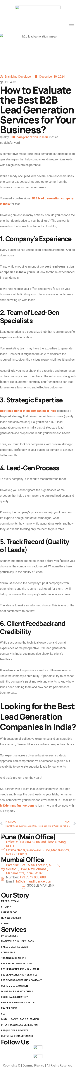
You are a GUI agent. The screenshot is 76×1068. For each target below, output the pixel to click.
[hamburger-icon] (72, 25)
